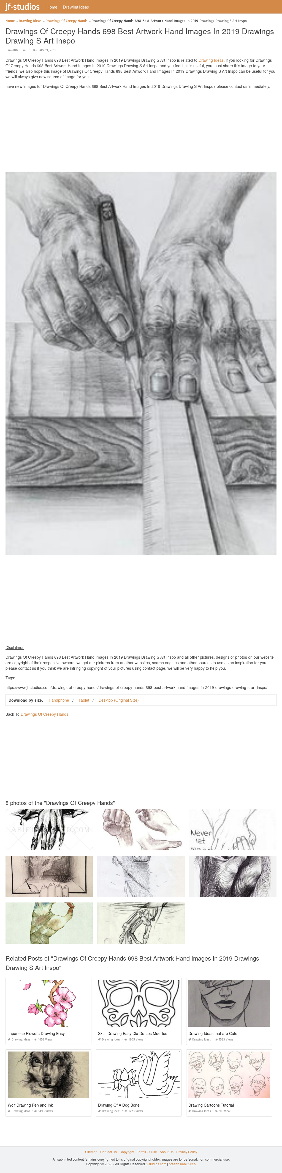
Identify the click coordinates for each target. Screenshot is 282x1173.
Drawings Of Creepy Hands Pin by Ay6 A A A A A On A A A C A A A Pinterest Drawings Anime (76, 938)
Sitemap (91, 1151)
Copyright (127, 1151)
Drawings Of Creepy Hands (44, 714)
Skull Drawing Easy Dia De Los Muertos (132, 1033)
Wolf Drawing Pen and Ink (30, 1105)
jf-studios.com (156, 1163)
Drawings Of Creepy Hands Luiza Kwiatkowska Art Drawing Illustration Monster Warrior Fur (166, 892)
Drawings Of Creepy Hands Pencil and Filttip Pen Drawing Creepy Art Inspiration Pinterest (74, 892)
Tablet (83, 700)
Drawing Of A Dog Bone (119, 1105)
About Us (166, 1151)
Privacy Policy (186, 1151)
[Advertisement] (141, 131)
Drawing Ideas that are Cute (212, 1033)
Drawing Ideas (76, 6)
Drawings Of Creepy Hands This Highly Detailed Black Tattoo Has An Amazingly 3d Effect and (77, 845)
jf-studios (23, 6)
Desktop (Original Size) (119, 700)
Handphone (59, 700)
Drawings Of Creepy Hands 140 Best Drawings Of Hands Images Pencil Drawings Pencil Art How (171, 845)
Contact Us (108, 1151)
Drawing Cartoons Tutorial (211, 1105)
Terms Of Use (147, 1151)
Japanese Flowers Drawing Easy (36, 1033)
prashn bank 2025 (182, 1163)
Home (52, 6)
